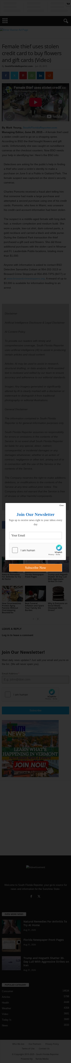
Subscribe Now (35, 568)
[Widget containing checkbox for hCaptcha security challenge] (35, 550)
